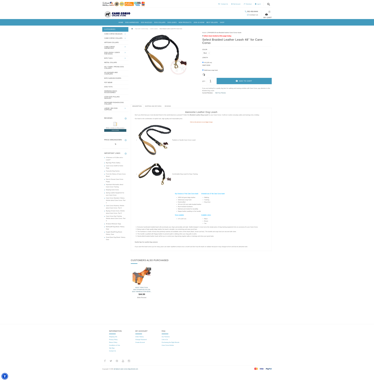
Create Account (140, 342)
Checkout (249, 4)
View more (115, 130)
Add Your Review (220, 93)
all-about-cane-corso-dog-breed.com (126, 369)
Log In (259, 4)
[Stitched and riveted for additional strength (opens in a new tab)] (155, 174)
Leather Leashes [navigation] (154, 28)
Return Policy (113, 342)
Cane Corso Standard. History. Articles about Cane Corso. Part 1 (115, 200)
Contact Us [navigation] (224, 4)
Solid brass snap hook (211, 70)
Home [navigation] (132, 29)
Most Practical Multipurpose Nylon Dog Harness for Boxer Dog (142, 289)
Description (137, 106)
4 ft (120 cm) (208, 62)
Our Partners (166, 336)
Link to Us (165, 339)
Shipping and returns (153, 106)
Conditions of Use (114, 345)
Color (204, 49)
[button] (268, 4)
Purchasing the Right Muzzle (170, 342)
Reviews (168, 106)
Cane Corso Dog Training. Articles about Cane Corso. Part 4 (115, 218)
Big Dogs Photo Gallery (113, 162)
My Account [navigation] (236, 4)
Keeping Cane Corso (112, 189)
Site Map (112, 348)
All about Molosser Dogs (113, 224)
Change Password (141, 339)
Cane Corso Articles (168, 345)
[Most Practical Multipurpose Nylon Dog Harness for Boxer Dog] (142, 275)
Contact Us (253, 15)
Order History (139, 336)
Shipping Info (113, 336)
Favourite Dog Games (113, 171)
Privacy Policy (113, 339)
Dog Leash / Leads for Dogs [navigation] (141, 28)
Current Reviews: (207, 93)
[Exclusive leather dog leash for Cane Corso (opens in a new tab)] (155, 140)
